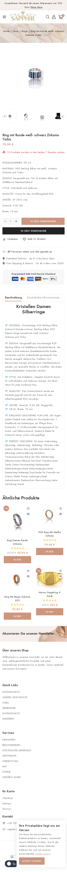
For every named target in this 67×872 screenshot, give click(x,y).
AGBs (5, 702)
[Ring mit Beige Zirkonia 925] (17, 580)
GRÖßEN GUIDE (11, 777)
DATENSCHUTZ (11, 692)
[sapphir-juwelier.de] (23, 17)
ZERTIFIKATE (9, 756)
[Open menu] (4, 17)
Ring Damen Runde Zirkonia (17, 542)
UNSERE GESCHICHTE (14, 697)
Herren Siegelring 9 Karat (50, 594)
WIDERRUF (8, 719)
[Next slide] (62, 116)
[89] (33, 76)
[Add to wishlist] (28, 508)
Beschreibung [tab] (13, 297)
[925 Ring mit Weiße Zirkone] (50, 517)
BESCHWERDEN (11, 745)
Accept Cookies (31, 861)
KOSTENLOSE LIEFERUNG (16, 750)
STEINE (6, 772)
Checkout (7, 798)
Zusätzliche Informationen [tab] (43, 297)
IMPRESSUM (9, 708)
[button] (9, 116)
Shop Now (36, 7)
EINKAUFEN (8, 739)
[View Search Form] (47, 17)
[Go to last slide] (4, 116)
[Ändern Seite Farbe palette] (11, 863)
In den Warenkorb (43, 221)
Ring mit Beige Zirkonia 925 (17, 598)
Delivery (6, 803)
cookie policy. (43, 854)
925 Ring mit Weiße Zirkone (49, 534)
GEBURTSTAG (10, 761)
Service (6, 809)
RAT (4, 766)
